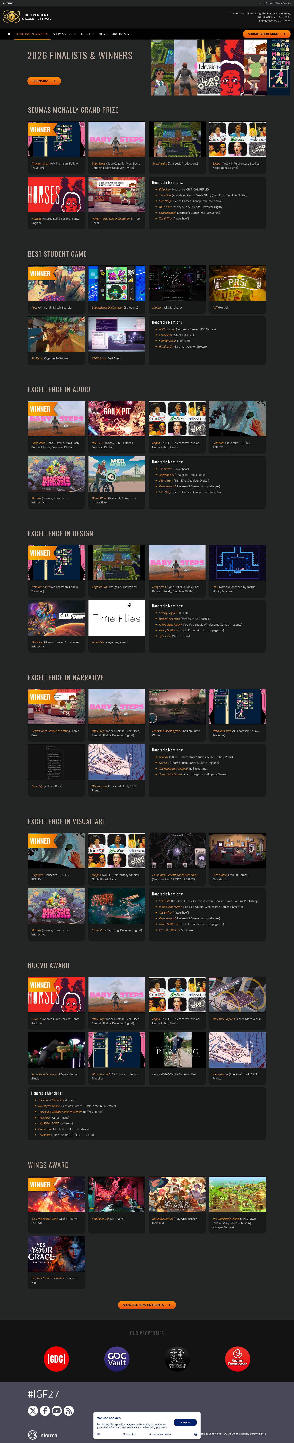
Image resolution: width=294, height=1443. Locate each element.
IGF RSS (69, 1411)
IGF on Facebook (45, 1411)
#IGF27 (43, 1393)
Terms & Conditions (209, 1433)
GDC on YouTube (57, 1411)
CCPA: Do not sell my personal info (245, 1433)
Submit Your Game (263, 33)
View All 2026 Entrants (143, 1304)
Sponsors (40, 80)
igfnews (33, 1411)
